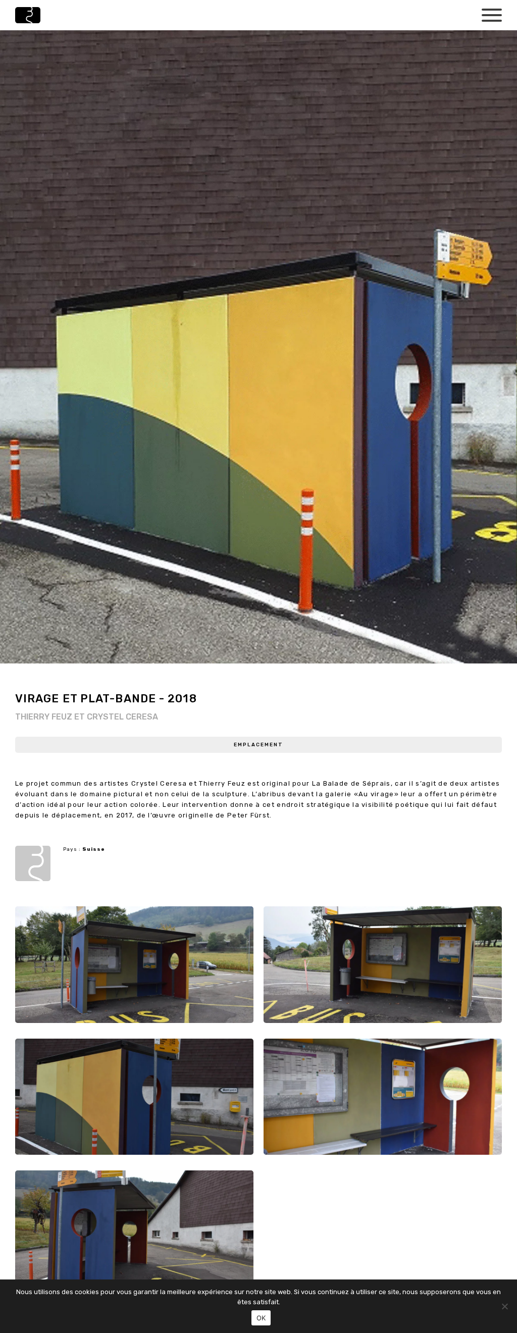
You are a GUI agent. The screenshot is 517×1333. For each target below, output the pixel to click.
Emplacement (258, 745)
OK (261, 1318)
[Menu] (492, 14)
